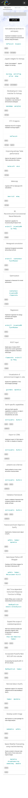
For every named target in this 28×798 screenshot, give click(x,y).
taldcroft (11, 166)
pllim (11, 76)
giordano (9, 390)
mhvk (18, 166)
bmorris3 (11, 196)
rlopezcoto (13, 295)
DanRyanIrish (13, 604)
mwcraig (9, 74)
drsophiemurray (13, 761)
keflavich (9, 44)
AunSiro (19, 420)
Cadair (16, 540)
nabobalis (10, 729)
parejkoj (17, 106)
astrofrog (17, 74)
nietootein (18, 259)
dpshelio (17, 390)
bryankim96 (18, 226)
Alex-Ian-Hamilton (14, 637)
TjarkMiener (13, 261)
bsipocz (18, 44)
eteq (16, 76)
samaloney (10, 763)
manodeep (9, 106)
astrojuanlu (9, 420)
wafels (10, 540)
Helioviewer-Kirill (13, 574)
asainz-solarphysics (13, 607)
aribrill (8, 226)
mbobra (18, 763)
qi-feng (13, 228)
